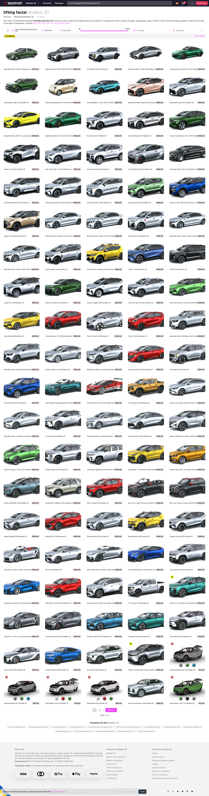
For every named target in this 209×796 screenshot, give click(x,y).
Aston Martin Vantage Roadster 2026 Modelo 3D (62, 403)
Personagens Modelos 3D (38, 727)
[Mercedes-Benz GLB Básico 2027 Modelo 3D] (187, 320)
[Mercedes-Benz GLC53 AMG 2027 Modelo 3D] (63, 53)
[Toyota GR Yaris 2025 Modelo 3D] (146, 154)
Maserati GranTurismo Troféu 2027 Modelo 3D (61, 136)
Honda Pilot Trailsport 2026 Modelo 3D (59, 503)
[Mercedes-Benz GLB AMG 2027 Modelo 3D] (22, 354)
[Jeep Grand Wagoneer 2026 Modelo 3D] (104, 454)
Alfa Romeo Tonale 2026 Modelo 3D (58, 603)
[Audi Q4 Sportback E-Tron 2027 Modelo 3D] (187, 120)
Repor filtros (200, 36)
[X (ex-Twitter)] (173, 791)
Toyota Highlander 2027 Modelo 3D (16, 203)
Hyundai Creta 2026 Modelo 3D (98, 169)
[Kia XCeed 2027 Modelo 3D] (104, 120)
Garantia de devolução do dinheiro (165, 778)
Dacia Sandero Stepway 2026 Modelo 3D (101, 269)
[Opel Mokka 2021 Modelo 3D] (104, 688)
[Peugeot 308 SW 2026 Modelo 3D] (104, 621)
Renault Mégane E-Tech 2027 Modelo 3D (101, 103)
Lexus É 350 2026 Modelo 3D (14, 670)
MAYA (67, 23)
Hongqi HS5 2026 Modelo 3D (138, 236)
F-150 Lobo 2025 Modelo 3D (138, 603)
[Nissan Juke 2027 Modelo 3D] (22, 154)
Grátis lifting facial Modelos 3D (26, 30)
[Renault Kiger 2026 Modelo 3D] (146, 521)
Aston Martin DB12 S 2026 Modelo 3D (141, 570)
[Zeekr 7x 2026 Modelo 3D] (146, 254)
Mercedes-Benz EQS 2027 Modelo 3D (183, 169)
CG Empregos (111, 778)
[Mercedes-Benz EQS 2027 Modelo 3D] (187, 154)
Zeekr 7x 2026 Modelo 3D (137, 269)
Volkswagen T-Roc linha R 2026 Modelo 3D (143, 470)
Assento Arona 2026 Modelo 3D (181, 536)
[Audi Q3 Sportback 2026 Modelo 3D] (146, 688)
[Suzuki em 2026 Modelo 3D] (22, 287)
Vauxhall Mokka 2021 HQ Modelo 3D (182, 670)
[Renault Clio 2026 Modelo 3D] (63, 521)
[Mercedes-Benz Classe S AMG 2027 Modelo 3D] (22, 254)
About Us (19, 749)
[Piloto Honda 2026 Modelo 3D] (104, 487)
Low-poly (67, 30)
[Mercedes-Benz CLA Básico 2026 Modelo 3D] (22, 421)
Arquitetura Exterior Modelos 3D (100, 727)
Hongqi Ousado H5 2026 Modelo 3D (100, 436)
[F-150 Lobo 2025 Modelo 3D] (146, 587)
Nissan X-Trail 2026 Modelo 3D (15, 236)
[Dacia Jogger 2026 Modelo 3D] (63, 254)
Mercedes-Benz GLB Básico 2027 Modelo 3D (186, 336)
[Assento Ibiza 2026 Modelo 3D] (104, 521)
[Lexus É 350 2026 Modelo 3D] (22, 654)
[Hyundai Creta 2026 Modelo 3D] (104, 154)
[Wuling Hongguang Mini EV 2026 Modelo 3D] (63, 87)
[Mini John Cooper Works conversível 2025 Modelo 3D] (146, 487)
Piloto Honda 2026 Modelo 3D (98, 503)
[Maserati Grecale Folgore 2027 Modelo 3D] (146, 87)
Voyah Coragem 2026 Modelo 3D (99, 303)
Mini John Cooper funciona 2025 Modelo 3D (185, 503)
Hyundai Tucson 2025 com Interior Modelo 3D (103, 603)
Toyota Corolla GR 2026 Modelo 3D (58, 636)
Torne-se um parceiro (114, 771)
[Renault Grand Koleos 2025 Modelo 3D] (63, 187)
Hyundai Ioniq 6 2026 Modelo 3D (140, 436)
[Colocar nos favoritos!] (36, 64)
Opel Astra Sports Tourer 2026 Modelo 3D (185, 303)
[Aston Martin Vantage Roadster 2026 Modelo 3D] (63, 387)
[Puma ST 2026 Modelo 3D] (146, 320)
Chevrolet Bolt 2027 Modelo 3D (15, 403)
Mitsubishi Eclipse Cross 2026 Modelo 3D (101, 370)
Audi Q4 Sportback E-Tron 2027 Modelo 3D (185, 136)
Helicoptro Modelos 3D (83, 731)
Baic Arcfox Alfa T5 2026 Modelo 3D (58, 169)
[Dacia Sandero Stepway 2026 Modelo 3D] (104, 254)
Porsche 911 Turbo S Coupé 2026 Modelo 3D (20, 636)
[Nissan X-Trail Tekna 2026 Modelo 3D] (187, 187)
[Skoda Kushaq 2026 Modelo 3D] (146, 187)
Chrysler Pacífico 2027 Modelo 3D (99, 203)
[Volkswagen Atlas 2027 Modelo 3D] (22, 87)
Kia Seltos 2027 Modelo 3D (179, 370)
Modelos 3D (111, 753)
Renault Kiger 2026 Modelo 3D (139, 536)
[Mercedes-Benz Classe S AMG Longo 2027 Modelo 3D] (187, 220)
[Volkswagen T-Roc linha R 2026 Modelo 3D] (146, 454)
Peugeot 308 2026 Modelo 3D (139, 636)
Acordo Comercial (159, 768)
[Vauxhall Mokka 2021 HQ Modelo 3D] (187, 654)
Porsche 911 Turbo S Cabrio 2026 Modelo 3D (20, 570)
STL (51, 23)
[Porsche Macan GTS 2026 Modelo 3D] (63, 320)
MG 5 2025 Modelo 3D (53, 570)
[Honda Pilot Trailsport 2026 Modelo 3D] (63, 487)
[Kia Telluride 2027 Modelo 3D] (104, 53)
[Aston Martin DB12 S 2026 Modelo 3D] (146, 554)
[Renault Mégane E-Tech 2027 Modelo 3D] (104, 87)
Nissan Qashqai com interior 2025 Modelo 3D (186, 436)
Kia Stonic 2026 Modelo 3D (97, 670)
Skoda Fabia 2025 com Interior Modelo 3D (185, 470)
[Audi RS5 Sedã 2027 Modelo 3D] (63, 287)
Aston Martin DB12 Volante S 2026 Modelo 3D (103, 570)
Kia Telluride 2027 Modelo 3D (97, 69)
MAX (35, 23)
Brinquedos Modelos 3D (192, 727)
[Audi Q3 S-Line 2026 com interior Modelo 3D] (187, 587)
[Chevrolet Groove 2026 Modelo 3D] (146, 287)
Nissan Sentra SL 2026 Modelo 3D (57, 370)
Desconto (48, 30)
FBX (43, 23)
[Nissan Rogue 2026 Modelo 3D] (63, 454)
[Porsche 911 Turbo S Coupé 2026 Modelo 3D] (22, 621)
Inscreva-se (201, 3)
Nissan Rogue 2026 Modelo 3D (56, 470)
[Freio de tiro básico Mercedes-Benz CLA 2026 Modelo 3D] (187, 387)
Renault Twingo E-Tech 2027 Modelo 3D (18, 470)
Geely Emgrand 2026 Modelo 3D (15, 536)
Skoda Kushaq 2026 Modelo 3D (139, 203)
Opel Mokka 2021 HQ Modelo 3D (56, 703)
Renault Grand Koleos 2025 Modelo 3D (59, 203)
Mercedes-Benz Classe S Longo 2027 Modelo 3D (63, 236)
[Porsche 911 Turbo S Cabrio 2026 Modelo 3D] (22, 554)
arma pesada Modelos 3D (104, 731)
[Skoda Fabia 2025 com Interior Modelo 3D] (187, 454)
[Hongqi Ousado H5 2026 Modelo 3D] (104, 421)
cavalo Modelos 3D (77, 727)
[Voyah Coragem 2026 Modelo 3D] (104, 287)
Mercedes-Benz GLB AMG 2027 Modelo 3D (19, 370)
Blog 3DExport (112, 775)
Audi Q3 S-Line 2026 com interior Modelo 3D (186, 603)
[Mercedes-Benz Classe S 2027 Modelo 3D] (104, 220)
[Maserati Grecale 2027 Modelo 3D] (187, 87)
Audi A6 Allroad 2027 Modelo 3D (139, 136)
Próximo (110, 710)
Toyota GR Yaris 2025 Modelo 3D (140, 169)
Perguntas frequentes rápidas (163, 760)
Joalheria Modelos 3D (171, 727)
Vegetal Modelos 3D (152, 727)
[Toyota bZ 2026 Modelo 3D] (63, 421)
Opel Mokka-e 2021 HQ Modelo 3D (182, 703)
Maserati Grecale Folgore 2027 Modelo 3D (143, 103)
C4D (56, 23)
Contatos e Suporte (162, 749)
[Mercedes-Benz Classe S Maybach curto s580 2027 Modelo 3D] (22, 53)
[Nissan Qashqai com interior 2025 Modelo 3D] (187, 421)
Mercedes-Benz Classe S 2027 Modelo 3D (102, 236)
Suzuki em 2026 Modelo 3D (14, 303)
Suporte (155, 753)
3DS (47, 23)
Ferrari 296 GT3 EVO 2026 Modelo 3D (100, 403)
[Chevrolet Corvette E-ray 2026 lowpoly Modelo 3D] (22, 587)
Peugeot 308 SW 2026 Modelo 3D (99, 636)
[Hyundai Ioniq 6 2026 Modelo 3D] (146, 421)
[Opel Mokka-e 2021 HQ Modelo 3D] (187, 688)
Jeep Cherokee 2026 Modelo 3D (181, 570)
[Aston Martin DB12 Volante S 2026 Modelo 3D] (104, 554)
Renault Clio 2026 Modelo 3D (55, 536)
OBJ (39, 23)
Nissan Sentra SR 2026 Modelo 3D (140, 370)
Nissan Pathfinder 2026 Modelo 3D (16, 503)
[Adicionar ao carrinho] (32, 64)
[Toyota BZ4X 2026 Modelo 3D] (187, 621)
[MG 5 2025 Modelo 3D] (63, 554)
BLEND (61, 23)
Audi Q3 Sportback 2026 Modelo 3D (141, 703)
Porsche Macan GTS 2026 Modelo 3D (58, 336)
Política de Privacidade (161, 771)
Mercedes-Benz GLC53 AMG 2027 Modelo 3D (61, 69)
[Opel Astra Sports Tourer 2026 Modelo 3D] (187, 287)
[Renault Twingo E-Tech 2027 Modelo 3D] (22, 454)
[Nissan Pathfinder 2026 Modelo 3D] (22, 487)
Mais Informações (58, 791)
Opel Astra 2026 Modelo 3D (14, 336)
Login (192, 3)
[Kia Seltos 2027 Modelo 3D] (187, 354)
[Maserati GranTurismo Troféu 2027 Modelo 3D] (63, 120)
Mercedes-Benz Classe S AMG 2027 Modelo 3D (21, 269)
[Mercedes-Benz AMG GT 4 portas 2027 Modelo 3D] (22, 120)
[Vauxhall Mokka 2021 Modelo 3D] (22, 688)
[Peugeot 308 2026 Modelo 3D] (146, 621)
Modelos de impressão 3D (116, 757)
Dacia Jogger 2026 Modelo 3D (56, 269)
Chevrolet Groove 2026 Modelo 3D (140, 303)
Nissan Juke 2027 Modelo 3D (14, 169)
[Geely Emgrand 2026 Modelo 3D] (22, 521)
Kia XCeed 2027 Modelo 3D (96, 136)
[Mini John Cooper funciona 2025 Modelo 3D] (187, 487)
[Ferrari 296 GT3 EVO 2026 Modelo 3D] (104, 387)
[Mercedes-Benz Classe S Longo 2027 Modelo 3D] (63, 220)
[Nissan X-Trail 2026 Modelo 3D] (22, 220)
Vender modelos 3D (114, 768)
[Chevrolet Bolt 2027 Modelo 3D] (22, 387)
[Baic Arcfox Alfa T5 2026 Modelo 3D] (63, 154)
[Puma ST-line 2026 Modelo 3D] (104, 320)
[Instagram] (168, 791)
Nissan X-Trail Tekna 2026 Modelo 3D (183, 203)
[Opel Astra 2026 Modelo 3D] (22, 320)
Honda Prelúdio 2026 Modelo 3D (57, 670)
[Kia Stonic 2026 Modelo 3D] (104, 654)
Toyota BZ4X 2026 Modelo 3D (181, 636)
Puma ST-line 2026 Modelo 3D (98, 336)
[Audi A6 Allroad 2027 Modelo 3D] (146, 120)
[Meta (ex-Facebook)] (182, 791)
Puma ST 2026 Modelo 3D (137, 336)
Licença (155, 764)
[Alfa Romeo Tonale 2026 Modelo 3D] (63, 587)
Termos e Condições (160, 775)
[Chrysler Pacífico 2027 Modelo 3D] (104, 187)
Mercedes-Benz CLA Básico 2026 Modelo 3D (20, 436)
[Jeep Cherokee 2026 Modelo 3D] (187, 554)
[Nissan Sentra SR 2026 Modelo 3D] (146, 354)
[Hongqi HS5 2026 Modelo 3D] (146, 220)
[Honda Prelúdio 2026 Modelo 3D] (63, 654)
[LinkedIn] (187, 791)
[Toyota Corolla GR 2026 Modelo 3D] (63, 621)
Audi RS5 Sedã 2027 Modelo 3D (56, 303)
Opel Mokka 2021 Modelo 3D (97, 703)
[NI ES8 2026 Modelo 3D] (187, 254)
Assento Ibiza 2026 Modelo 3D (98, 536)
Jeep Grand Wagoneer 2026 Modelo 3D (101, 470)
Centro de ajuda (158, 757)
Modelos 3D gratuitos (114, 760)
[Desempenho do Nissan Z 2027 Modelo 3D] (187, 53)
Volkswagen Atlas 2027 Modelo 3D (16, 103)
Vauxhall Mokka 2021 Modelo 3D (15, 703)
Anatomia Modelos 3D (146, 731)
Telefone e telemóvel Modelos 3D (128, 727)
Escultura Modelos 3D (17, 727)
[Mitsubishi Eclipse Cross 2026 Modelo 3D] (104, 354)
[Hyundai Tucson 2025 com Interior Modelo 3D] (104, 587)
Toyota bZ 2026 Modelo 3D (55, 436)
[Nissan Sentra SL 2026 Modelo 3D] (63, 354)
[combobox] (152, 30)
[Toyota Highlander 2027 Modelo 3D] (22, 187)
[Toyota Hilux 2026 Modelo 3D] (146, 387)
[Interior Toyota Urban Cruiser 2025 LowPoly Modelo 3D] (146, 654)
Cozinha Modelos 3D (59, 727)
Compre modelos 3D (116, 749)
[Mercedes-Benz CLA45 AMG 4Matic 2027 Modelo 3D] (146, 53)
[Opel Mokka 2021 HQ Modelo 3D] (63, 688)
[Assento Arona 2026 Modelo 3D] (187, 521)
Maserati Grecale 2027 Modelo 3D (182, 103)
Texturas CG (111, 764)
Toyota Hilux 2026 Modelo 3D (139, 403)
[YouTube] (192, 791)
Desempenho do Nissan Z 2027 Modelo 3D (185, 69)
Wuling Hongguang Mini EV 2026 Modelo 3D (60, 103)
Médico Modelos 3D (63, 731)
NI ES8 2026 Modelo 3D (178, 269)
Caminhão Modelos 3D (126, 731)
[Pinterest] (178, 791)
